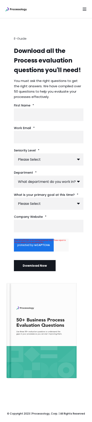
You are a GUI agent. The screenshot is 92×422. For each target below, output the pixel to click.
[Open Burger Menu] (84, 9)
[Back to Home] (16, 9)
